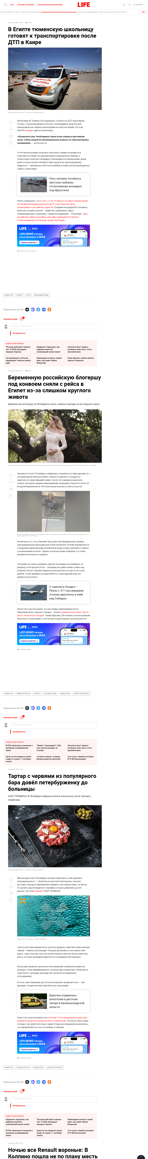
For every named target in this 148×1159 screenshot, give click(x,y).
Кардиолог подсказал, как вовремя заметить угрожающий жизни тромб (48, 349)
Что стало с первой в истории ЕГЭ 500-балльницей (80, 757)
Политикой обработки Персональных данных (58, 12)
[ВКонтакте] (44, 309)
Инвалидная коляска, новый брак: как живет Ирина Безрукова (49, 360)
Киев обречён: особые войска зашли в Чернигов (81, 359)
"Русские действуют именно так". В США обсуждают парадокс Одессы (18, 349)
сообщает (38, 891)
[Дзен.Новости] (27, 309)
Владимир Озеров (25, 649)
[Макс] (32, 309)
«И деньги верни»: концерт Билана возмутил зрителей (48, 757)
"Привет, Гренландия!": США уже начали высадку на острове (49, 748)
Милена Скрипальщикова (27, 251)
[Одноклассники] (49, 309)
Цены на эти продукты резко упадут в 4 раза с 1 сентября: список (18, 759)
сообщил (29, 130)
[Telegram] (38, 309)
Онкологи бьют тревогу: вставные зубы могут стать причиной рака (80, 349)
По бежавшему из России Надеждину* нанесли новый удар (18, 360)
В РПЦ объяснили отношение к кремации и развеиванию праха (19, 748)
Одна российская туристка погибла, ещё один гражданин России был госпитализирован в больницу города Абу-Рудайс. (52, 217)
